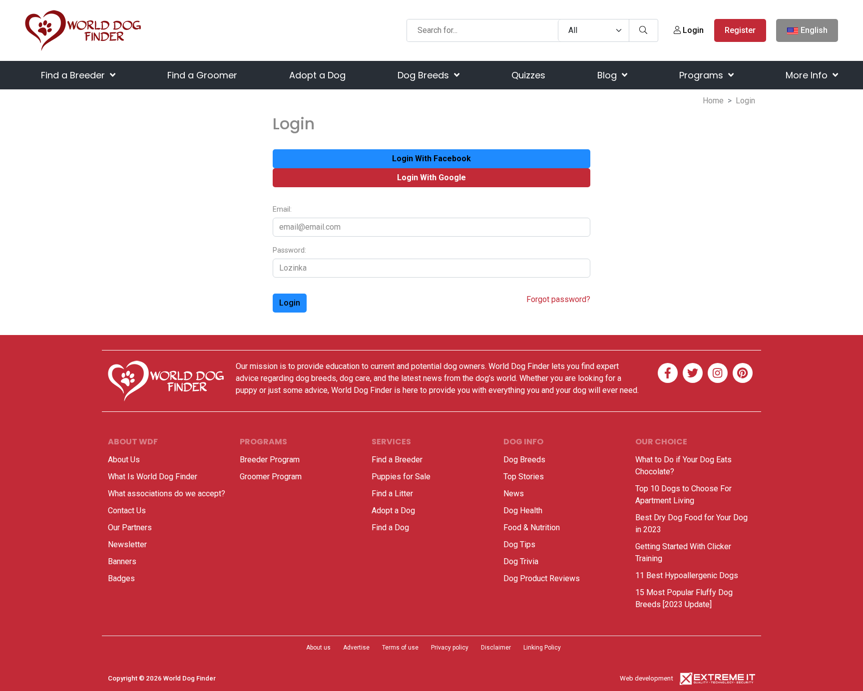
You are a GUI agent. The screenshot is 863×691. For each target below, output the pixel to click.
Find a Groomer (202, 75)
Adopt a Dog (317, 75)
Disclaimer (496, 647)
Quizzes (528, 75)
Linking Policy (542, 647)
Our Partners (130, 527)
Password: (289, 250)
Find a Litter (392, 493)
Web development (646, 678)
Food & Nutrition (531, 527)
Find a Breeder (74, 75)
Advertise (356, 647)
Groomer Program (271, 476)
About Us (124, 459)
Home (713, 100)
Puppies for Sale (401, 476)
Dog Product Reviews (541, 578)
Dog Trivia (520, 561)
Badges (121, 578)
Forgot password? (558, 299)
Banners (122, 561)
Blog (608, 75)
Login (692, 30)
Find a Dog (390, 527)
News (513, 493)
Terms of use (400, 647)
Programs (702, 75)
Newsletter (127, 544)
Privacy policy (449, 647)
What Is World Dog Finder (152, 476)
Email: (282, 209)
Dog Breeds (424, 75)
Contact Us (127, 510)
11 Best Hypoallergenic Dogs (686, 575)
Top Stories (523, 476)
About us (318, 647)
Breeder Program (270, 459)
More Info (808, 75)
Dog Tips (519, 544)
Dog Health (522, 510)
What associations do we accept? (166, 493)
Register (740, 30)
